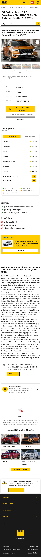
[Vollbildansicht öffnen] (37, 42)
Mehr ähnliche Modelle (20, 469)
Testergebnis (12, 136)
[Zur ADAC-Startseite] (4, 2)
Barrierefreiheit (33, 553)
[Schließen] (37, 482)
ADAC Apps (6, 497)
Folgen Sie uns (7, 510)
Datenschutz (34, 546)
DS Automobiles (15, 7)
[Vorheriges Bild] (14, 72)
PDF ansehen (13, 374)
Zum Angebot (20, 250)
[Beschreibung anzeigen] (36, 141)
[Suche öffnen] (20, 2)
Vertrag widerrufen (9, 553)
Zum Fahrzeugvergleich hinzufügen (22, 109)
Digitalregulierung (32, 549)
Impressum (6, 546)
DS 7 (24, 7)
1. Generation (34, 7)
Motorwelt (6, 523)
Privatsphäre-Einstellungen (11, 549)
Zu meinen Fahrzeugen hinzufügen (22, 115)
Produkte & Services (8, 503)
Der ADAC (5, 516)
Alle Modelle (20, 119)
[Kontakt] (28, 2)
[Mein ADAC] (24, 2)
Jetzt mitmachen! (16, 490)
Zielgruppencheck (29, 136)
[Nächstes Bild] (27, 72)
